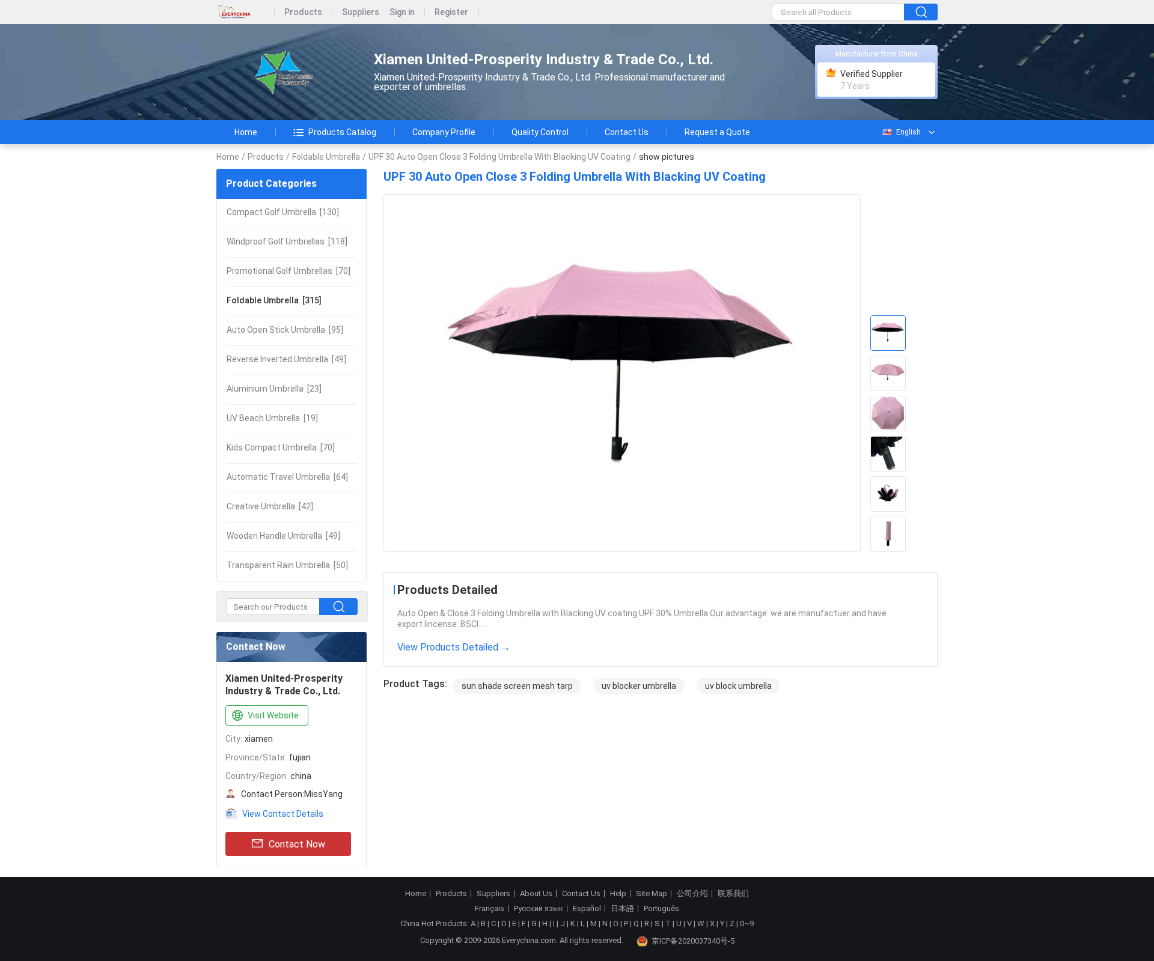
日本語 (622, 908)
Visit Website (273, 715)
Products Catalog (342, 132)
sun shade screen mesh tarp (517, 686)
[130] (283, 212)
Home (245, 132)
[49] (286, 359)
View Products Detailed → (453, 647)
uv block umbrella (738, 686)
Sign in (402, 12)
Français (489, 908)
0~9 (747, 923)
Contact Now (297, 844)
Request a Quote (717, 132)
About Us (536, 893)
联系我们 (733, 893)
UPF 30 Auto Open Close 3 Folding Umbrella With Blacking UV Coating (499, 157)
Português (661, 908)
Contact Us (627, 132)
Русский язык (538, 908)
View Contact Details (282, 814)
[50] (287, 565)
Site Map (651, 893)
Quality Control (540, 132)
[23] (274, 388)
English (908, 132)
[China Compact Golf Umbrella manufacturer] (284, 72)
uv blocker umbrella (639, 686)
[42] (270, 506)
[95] (285, 330)
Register (451, 12)
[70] (288, 271)
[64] (287, 477)
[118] (287, 241)
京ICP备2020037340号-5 (693, 940)
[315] (274, 300)
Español (587, 908)
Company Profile (443, 132)
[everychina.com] (245, 12)
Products (303, 12)
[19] (272, 418)
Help (618, 893)
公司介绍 (692, 893)
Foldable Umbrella (326, 157)
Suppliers (360, 12)
